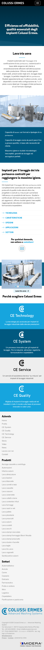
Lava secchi (6, 529)
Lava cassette (7, 488)
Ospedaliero (6, 596)
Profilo (4, 424)
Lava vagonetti (7, 552)
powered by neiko (21, 638)
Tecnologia (11, 213)
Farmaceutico (7, 582)
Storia (4, 441)
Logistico (5, 593)
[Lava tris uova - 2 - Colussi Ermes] (22, 273)
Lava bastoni (7, 478)
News (4, 447)
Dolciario (5, 579)
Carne (4, 572)
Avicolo (5, 569)
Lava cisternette (8, 495)
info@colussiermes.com (29, 629)
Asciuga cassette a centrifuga (13, 464)
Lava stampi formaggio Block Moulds (16, 535)
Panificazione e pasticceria (12, 599)
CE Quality (6, 430)
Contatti (5, 454)
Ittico (4, 589)
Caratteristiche (14, 218)
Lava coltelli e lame (9, 498)
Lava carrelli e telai (9, 484)
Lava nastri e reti (8, 508)
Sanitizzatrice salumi (10, 556)
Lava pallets (6, 512)
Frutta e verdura (8, 586)
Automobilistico (8, 566)
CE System (6, 427)
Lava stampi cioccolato (11, 532)
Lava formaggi (7, 505)
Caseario (5, 576)
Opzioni (9, 223)
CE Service (6, 437)
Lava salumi (6, 522)
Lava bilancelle (8, 481)
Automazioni (7, 467)
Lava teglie (6, 545)
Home (4, 420)
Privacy (4, 638)
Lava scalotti (7, 525)
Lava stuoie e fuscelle (10, 542)
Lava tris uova (7, 549)
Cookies (10, 638)
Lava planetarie (8, 515)
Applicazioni (12, 228)
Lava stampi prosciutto (11, 539)
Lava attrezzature (9, 474)
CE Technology (8, 434)
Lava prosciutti (7, 518)
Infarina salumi (7, 471)
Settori (10, 232)
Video (4, 444)
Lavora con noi (8, 451)
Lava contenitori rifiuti (10, 501)
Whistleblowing (7, 636)
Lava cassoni (7, 491)
